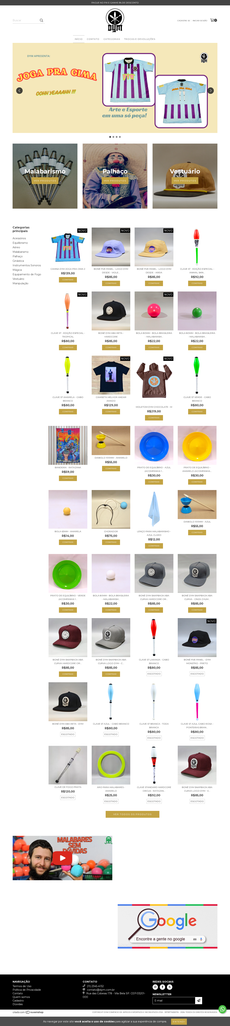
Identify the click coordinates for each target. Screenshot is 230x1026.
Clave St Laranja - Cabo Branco (154, 661)
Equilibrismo (20, 242)
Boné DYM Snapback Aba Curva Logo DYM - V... (197, 789)
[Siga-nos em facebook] (162, 987)
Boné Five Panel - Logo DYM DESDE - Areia (154, 271)
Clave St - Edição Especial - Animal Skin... (197, 271)
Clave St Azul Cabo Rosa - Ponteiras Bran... (197, 725)
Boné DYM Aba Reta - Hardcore (111, 335)
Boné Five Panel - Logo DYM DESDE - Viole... (111, 271)
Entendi (179, 1021)
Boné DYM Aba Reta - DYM (67, 723)
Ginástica (18, 260)
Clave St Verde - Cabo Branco (197, 399)
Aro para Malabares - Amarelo (111, 789)
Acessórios (19, 238)
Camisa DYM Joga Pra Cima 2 (67, 269)
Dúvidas (18, 1004)
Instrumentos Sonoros (27, 265)
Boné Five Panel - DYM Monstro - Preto (197, 661)
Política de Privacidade (27, 989)
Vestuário (18, 279)
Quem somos (21, 997)
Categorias (112, 39)
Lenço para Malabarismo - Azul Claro (154, 533)
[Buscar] (41, 20)
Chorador (111, 531)
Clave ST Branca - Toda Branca (154, 725)
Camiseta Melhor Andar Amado (111, 399)
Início (79, 39)
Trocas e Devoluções (139, 39)
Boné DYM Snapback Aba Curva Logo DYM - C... (111, 661)
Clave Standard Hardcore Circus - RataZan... (154, 789)
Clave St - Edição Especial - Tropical (68, 335)
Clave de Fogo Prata (67, 787)
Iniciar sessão (200, 20)
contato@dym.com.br (101, 989)
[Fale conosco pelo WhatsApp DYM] (222, 1009)
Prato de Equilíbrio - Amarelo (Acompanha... (197, 469)
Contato (93, 39)
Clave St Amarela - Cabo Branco (67, 399)
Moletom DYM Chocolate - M (154, 407)
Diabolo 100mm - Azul (197, 521)
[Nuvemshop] (28, 1013)
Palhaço (18, 256)
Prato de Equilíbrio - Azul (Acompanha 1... (154, 469)
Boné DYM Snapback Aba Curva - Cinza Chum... (197, 597)
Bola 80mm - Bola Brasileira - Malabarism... (154, 335)
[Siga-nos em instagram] (155, 987)
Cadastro (18, 1000)
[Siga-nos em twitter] (169, 987)
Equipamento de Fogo (27, 274)
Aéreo (16, 247)
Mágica (17, 269)
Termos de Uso (22, 986)
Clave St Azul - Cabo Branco (111, 723)
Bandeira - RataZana (68, 467)
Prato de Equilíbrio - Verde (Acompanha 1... (68, 597)
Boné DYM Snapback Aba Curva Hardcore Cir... (154, 597)
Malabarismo (21, 251)
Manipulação (20, 283)
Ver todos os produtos (132, 814)
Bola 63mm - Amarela (68, 531)
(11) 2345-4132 (95, 986)
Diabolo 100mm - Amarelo (111, 457)
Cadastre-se (183, 20)
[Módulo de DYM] (62, 858)
